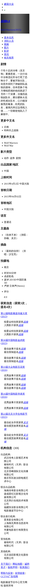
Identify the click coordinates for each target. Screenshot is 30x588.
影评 (6, 51)
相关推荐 (9, 57)
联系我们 (24, 567)
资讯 (6, 54)
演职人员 (9, 41)
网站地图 (17, 564)
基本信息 (9, 37)
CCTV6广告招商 (9, 576)
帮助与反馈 (7, 573)
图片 (6, 47)
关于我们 (5, 564)
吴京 (25, 422)
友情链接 (20, 573)
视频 (6, 44)
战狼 (25, 321)
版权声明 (12, 567)
